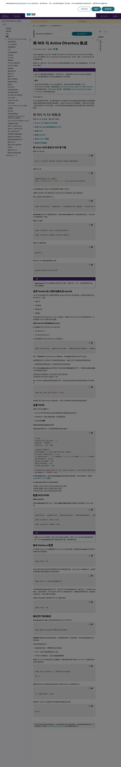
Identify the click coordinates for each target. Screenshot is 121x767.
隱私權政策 (19, 3)
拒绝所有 (108, 9)
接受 (96, 9)
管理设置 (84, 9)
